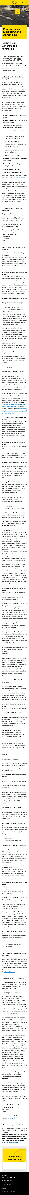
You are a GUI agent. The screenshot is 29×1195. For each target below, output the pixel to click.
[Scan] (26, 7)
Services (4, 1188)
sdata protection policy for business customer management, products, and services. (14, 411)
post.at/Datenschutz (12, 1142)
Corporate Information (9, 1191)
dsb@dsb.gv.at (10, 1118)
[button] (3, 2)
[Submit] (2, 7)
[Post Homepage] (14, 2)
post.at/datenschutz (9, 971)
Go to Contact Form (7, 1180)
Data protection (20, 177)
